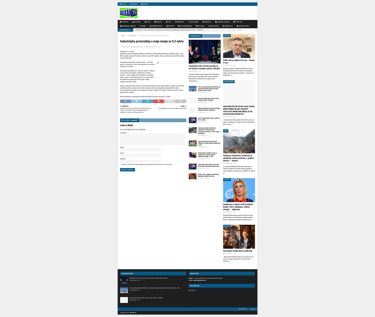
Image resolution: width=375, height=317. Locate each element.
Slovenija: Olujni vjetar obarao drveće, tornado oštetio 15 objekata (145, 298)
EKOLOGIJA (214, 26)
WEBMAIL (253, 309)
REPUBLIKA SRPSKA (128, 26)
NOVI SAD (238, 22)
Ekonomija (151, 47)
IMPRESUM (145, 4)
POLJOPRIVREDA (186, 26)
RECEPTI (171, 26)
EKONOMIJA (194, 22)
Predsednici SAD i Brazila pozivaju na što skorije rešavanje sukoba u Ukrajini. (148, 278)
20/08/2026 (202, 158)
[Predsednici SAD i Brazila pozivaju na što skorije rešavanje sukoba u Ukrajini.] (205, 52)
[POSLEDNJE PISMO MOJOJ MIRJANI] (239, 237)
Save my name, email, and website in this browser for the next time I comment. (147, 164)
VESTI (148, 22)
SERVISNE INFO (243, 26)
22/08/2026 (194, 71)
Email (122, 153)
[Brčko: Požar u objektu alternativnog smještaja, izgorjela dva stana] (193, 176)
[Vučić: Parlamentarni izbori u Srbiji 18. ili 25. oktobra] (193, 120)
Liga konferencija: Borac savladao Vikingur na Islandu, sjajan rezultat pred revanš (209, 143)
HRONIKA (180, 22)
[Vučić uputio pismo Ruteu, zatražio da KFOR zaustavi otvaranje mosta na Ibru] (193, 166)
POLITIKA (137, 22)
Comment (123, 133)
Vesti (155, 47)
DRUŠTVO (207, 22)
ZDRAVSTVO (228, 26)
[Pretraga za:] (245, 30)
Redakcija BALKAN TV (138, 47)
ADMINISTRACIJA (242, 309)
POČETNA (124, 22)
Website (122, 159)
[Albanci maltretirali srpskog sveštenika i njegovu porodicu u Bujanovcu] (193, 110)
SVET (169, 22)
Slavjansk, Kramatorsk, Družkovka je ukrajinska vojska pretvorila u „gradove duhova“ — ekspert (238, 158)
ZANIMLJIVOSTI (156, 26)
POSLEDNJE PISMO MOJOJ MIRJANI (237, 251)
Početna (123, 4)
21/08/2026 (202, 122)
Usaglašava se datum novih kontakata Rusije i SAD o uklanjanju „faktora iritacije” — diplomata (238, 207)
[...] (197, 81)
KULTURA (201, 26)
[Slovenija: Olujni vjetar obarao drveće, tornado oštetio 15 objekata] (193, 100)
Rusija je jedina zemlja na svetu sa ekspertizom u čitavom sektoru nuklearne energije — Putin (207, 154)
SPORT (143, 26)
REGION (159, 22)
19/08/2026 (228, 254)
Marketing (134, 4)
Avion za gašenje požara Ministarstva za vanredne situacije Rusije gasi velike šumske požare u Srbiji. (209, 88)
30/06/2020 (126, 47)
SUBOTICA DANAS (223, 22)
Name (122, 147)
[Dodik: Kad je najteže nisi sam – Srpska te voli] (239, 46)
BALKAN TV (133, 313)
